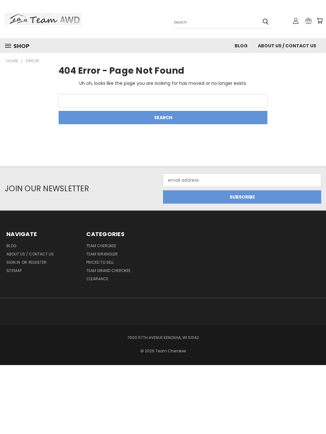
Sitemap (14, 270)
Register (37, 262)
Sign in (13, 262)
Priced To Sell (100, 262)
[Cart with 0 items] (319, 20)
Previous (316, 414)
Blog (241, 46)
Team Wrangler (102, 254)
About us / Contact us (287, 46)
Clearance (97, 278)
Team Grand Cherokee (108, 270)
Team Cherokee (101, 245)
